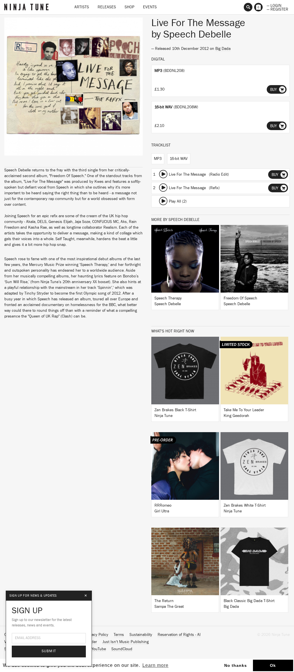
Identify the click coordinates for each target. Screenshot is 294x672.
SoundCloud (121, 649)
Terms (119, 635)
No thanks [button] (235, 665)
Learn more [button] (155, 665)
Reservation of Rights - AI (179, 635)
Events (150, 7)
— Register (277, 8)
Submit (49, 651)
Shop (129, 7)
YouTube (99, 649)
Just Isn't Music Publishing (125, 642)
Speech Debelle (197, 34)
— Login (274, 5)
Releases (107, 7)
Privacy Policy (96, 635)
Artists (81, 7)
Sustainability (140, 635)
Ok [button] (273, 665)
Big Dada (223, 49)
